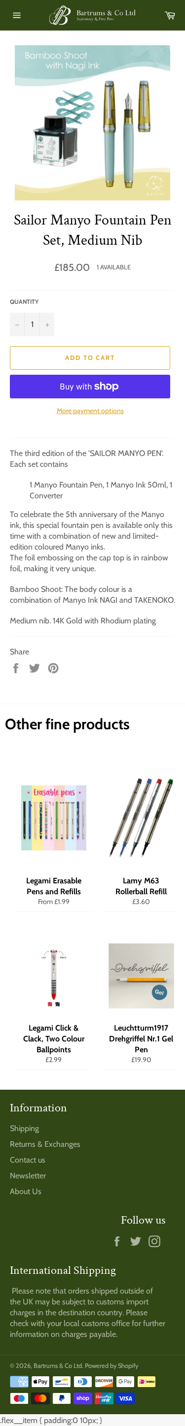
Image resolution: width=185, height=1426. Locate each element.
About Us (25, 1191)
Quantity (24, 301)
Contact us (27, 1160)
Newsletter (28, 1175)
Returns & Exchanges (45, 1144)
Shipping (24, 1128)
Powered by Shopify (111, 1365)
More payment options (90, 410)
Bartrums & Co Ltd (58, 1365)
